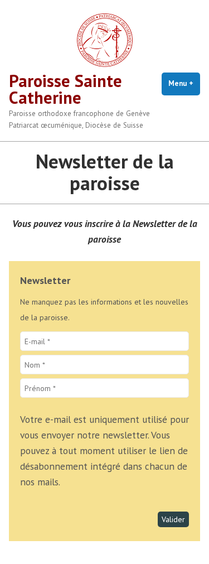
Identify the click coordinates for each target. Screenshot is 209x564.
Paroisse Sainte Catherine (65, 89)
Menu (184, 83)
